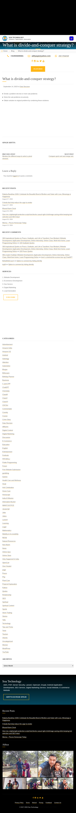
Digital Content (7, 430)
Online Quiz (6, 552)
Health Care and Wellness (11, 480)
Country (5, 412)
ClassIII (5, 394)
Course (5, 416)
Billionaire (6, 373)
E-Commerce (7, 441)
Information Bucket (8, 502)
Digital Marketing (8, 434)
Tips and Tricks (7, 627)
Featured (38, 69)
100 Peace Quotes (26, 251)
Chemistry (6, 391)
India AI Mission (7, 498)
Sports (4, 609)
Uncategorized (7, 641)
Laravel (5, 520)
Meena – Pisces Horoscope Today (14, 223)
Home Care (6, 491)
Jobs (4, 512)
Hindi (4, 484)
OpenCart (5, 562)
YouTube (5, 652)
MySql (4, 537)
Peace (4, 573)
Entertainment (7, 452)
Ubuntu (5, 638)
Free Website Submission (11, 469)
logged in (15, 176)
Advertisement (7, 344)
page (4, 570)
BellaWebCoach (8, 261)
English (5, 448)
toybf (4, 264)
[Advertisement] (38, 21)
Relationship (6, 595)
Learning (5, 523)
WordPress (6, 648)
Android (5, 355)
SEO (4, 598)
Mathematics (6, 530)
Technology (6, 623)
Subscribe (10, 297)
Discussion (6, 437)
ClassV (5, 398)
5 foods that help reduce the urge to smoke (17, 202)
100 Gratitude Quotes (26, 243)
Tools (4, 630)
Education (6, 444)
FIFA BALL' (6, 459)
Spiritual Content (8, 605)
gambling (5, 473)
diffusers (5, 427)
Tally (4, 620)
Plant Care (6, 580)
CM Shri (5, 405)
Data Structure (25, 86)
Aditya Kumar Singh (16, 697)
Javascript (6, 509)
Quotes (4, 591)
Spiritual (5, 602)
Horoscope (6, 495)
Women (5, 645)
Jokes (4, 516)
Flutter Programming (9, 462)
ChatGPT (5, 387)
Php (3, 577)
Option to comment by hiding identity (29, 261)
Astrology (5, 359)
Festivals (5, 455)
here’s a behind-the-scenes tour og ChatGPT (56, 257)
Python (4, 588)
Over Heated (6, 566)
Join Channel (63, 56)
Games (4, 477)
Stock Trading (7, 613)
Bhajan (4, 369)
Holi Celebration (8, 487)
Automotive (6, 366)
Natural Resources (9, 541)
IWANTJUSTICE (8, 505)
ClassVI (5, 402)
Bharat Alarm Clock (9, 208)
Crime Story (6, 419)
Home (5, 51)
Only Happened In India (10, 559)
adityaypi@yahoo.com (41, 56)
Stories (4, 616)
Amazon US (6, 351)
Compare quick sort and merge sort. (61, 156)
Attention (5, 362)
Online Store (6, 555)
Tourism (5, 634)
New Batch (6, 545)
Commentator (7, 409)
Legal (4, 527)
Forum (4, 466)
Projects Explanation (9, 584)
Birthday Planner (8, 376)
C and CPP (6, 384)
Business (5, 380)
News (4, 548)
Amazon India (7, 348)
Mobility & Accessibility (10, 534)
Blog (12, 51)
